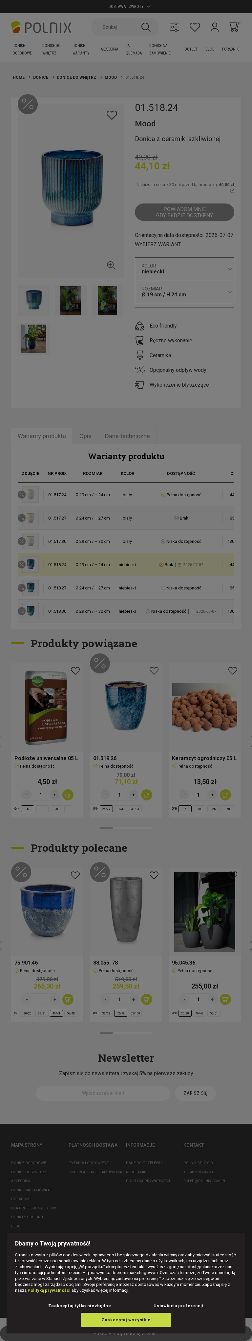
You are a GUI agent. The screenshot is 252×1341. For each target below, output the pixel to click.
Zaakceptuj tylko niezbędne (79, 1305)
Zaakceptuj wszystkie (126, 1319)
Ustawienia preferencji (178, 1305)
